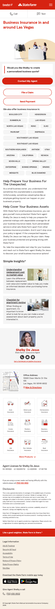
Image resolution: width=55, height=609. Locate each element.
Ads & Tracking (9, 546)
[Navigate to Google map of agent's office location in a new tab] (33, 357)
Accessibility (8, 553)
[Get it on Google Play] (29, 581)
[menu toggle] (51, 5)
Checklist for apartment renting (16, 301)
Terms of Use (8, 557)
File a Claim (27, 92)
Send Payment (27, 101)
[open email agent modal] (27, 357)
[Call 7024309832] (22, 357)
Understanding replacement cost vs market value (15, 272)
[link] (27, 4)
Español (6, 5)
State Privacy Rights (11, 564)
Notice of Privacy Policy (12, 561)
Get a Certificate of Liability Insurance (27, 361)
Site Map (6, 568)
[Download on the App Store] (11, 581)
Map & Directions (33, 387)
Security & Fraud (9, 550)
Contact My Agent (27, 81)
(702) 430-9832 (22, 483)
